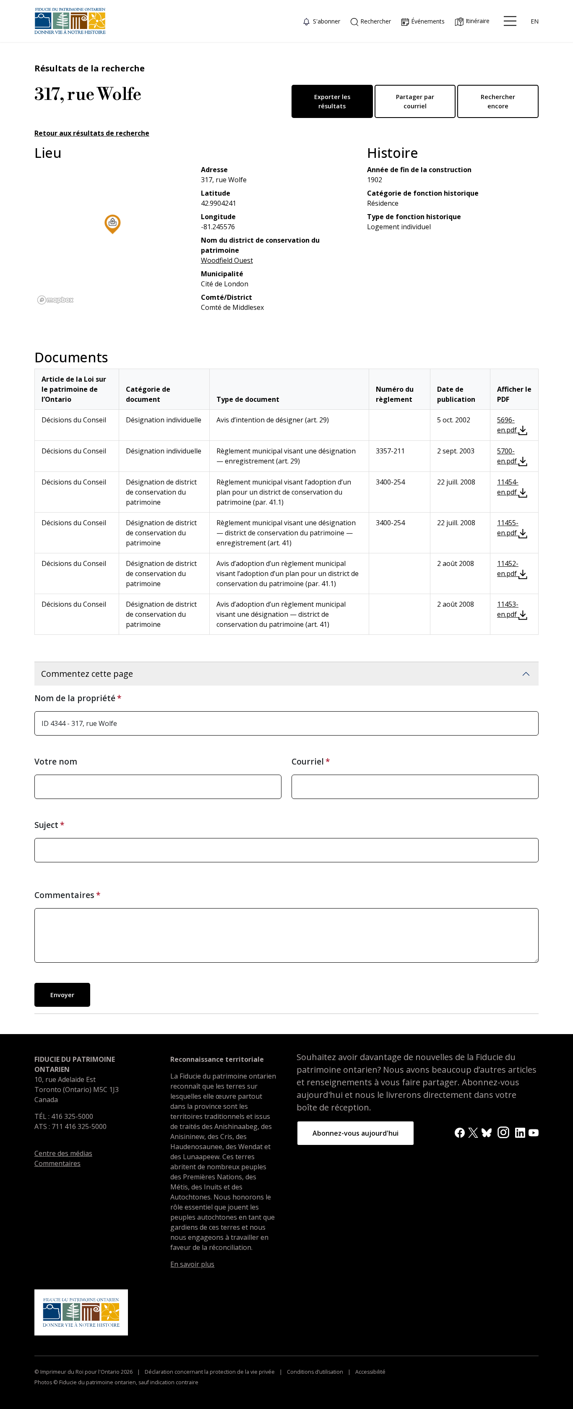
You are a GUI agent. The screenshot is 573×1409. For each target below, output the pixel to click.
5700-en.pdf (507, 456)
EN (535, 21)
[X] (473, 1132)
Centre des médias (63, 1153)
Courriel (308, 761)
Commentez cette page (87, 673)
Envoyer (62, 995)
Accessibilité (369, 1371)
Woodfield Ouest (227, 260)
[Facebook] (460, 1132)
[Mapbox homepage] (55, 300)
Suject (46, 824)
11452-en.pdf (507, 568)
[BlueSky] (487, 1132)
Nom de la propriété (74, 698)
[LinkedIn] (520, 1132)
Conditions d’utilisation (315, 1371)
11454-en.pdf (507, 487)
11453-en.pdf (507, 609)
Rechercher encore (498, 101)
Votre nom (55, 761)
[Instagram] (503, 1132)
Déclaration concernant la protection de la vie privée (209, 1371)
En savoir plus (192, 1264)
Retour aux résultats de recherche (91, 133)
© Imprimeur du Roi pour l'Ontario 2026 (84, 1371)
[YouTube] (534, 1132)
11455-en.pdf (507, 527)
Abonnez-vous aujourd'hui (355, 1133)
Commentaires (64, 895)
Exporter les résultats (332, 101)
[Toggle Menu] (510, 20)
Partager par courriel (415, 101)
